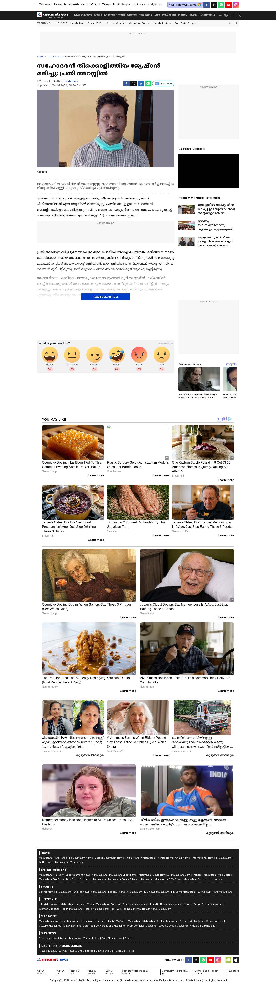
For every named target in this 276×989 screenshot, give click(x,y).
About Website (42, 972)
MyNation (157, 4)
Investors (233, 970)
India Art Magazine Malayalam (123, 921)
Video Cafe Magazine (202, 925)
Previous (230, 23)
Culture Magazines (50, 925)
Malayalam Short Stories (78, 925)
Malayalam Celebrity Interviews (203, 879)
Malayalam (45, 4)
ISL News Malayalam (156, 891)
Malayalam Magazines (52, 921)
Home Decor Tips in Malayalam (204, 904)
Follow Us (167, 83)
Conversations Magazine (110, 925)
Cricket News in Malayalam (89, 891)
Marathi (144, 4)
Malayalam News (49, 857)
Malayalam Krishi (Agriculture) (85, 921)
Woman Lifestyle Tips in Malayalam (60, 908)
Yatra (193, 14)
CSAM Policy (109, 972)
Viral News (76, 862)
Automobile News (70, 938)
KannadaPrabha (91, 4)
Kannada (73, 4)
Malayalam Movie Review (154, 874)
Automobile (207, 14)
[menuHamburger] (232, 15)
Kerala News (165, 857)
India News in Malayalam (141, 857)
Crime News (182, 857)
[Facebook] (206, 5)
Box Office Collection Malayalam (86, 879)
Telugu (106, 4)
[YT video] (228, 5)
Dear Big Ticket (124, 950)
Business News (48, 938)
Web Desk (71, 81)
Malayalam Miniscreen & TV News (161, 879)
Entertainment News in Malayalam (86, 874)
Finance (129, 938)
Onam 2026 (94, 23)
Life (157, 14)
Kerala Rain (77, 23)
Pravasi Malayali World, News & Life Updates (66, 950)
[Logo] (54, 15)
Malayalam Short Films (123, 874)
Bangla (125, 4)
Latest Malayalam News (109, 857)
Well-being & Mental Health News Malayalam (144, 908)
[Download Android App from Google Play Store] (228, 960)
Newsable (60, 4)
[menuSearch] (239, 15)
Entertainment (114, 14)
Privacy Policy (92, 972)
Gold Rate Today (184, 23)
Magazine (145, 14)
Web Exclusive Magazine (142, 925)
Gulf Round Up (104, 950)
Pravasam (169, 14)
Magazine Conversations (208, 921)
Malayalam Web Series (218, 874)
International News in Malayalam (211, 857)
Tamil (116, 4)
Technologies (91, 938)
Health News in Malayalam (167, 904)
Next (236, 23)
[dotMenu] (221, 15)
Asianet (52, 959)
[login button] (227, 15)
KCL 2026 (61, 23)
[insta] (236, 5)
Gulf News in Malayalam (53, 862)
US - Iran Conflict (115, 23)
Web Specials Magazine (173, 925)
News (98, 14)
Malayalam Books (153, 921)
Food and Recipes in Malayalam (130, 904)
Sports (132, 14)
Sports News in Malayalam (55, 891)
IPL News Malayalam (183, 891)
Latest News (83, 14)
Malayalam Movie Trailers (186, 874)
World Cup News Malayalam (215, 891)
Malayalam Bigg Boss (51, 879)
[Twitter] (214, 5)
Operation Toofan (139, 23)
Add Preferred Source (183, 4)
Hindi (134, 4)
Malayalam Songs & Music (123, 879)
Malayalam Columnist (179, 921)
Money (183, 14)
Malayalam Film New (51, 874)
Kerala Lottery (162, 23)
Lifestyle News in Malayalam (56, 904)
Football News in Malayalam (125, 891)
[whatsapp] (221, 5)
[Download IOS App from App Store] (236, 960)
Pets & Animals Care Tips (99, 908)
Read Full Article (106, 296)
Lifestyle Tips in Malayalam (92, 904)
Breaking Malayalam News (77, 857)
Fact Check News (112, 938)
